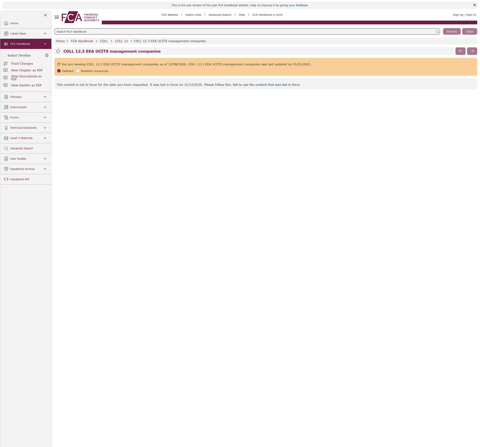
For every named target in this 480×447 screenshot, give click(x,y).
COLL (104, 41)
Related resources (94, 71)
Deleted (68, 71)
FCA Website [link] (169, 14)
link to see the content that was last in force (266, 84)
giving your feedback (294, 5)
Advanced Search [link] (220, 14)
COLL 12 (121, 41)
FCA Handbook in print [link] (267, 14)
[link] (80, 17)
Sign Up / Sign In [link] (464, 14)
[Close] (474, 5)
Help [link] (242, 14)
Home (60, 41)
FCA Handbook (82, 41)
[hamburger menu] (56, 17)
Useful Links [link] (193, 14)
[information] (46, 55)
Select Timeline (19, 55)
